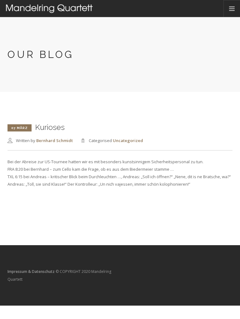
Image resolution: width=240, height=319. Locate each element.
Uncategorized (128, 140)
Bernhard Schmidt (54, 140)
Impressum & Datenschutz (31, 271)
